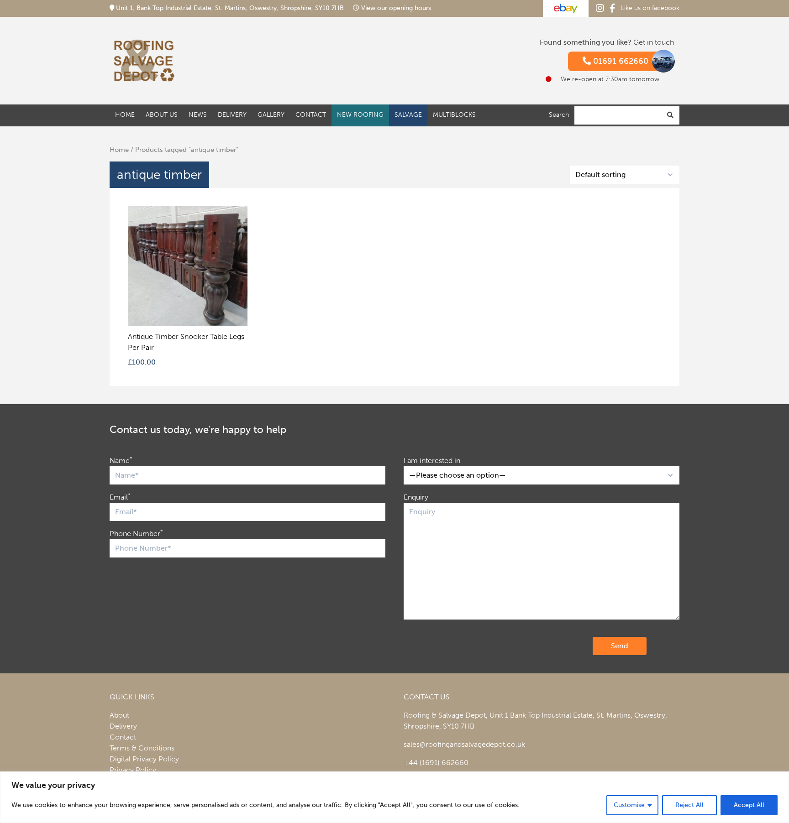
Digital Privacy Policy (144, 759)
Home (125, 115)
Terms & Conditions (142, 748)
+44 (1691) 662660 (436, 762)
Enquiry (416, 497)
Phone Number (136, 533)
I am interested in (432, 460)
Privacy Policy (133, 770)
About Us (162, 115)
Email (120, 496)
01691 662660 (619, 61)
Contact (310, 115)
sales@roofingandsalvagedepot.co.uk (464, 744)
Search (559, 115)
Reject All (689, 805)
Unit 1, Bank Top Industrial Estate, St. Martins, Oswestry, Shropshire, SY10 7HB (230, 8)
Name (121, 460)
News (198, 115)
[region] (394, 797)
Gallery (271, 115)
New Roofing (360, 115)
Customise (629, 805)
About (119, 715)
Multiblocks (454, 115)
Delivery (232, 115)
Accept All (749, 805)
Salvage (408, 115)
